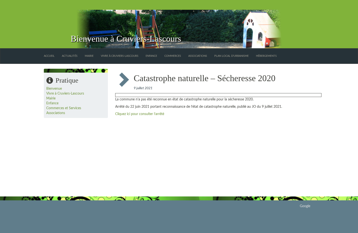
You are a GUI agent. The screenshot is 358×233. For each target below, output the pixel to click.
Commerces (172, 56)
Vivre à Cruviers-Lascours (119, 56)
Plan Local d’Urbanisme (231, 56)
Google (305, 206)
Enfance (151, 56)
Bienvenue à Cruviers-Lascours (126, 39)
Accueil (49, 56)
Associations (197, 56)
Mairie (89, 56)
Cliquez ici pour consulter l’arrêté (139, 114)
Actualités (69, 56)
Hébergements (266, 56)
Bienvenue (54, 88)
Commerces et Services (63, 108)
